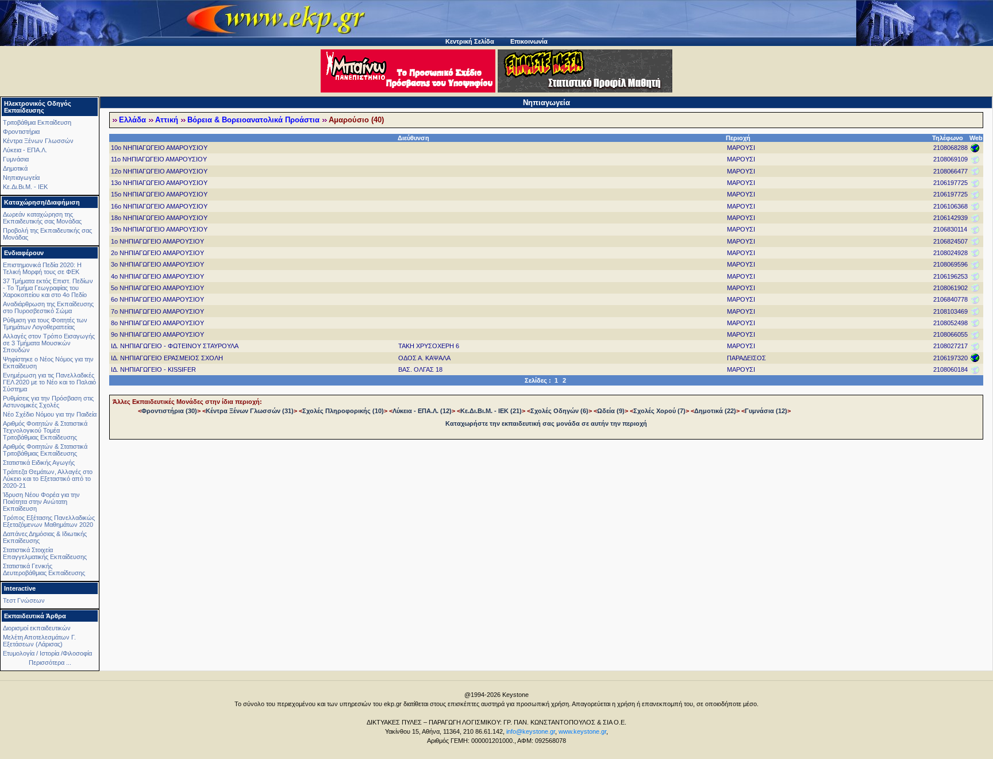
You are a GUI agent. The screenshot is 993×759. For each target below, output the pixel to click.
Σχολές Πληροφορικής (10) (343, 410)
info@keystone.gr (530, 731)
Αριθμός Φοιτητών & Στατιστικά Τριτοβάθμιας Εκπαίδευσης (45, 450)
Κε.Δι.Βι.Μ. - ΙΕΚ (25, 186)
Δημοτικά (15, 168)
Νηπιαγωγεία (21, 177)
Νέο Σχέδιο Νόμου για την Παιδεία (50, 414)
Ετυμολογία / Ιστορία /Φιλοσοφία (47, 653)
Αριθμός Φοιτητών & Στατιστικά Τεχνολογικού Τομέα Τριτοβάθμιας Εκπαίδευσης (45, 430)
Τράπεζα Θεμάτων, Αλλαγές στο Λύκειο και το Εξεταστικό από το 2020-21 (48, 478)
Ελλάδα (132, 120)
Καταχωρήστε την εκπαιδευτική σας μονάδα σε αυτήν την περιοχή (546, 423)
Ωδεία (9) (611, 410)
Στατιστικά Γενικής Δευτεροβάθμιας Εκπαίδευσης (44, 569)
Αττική (166, 120)
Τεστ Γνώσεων (24, 600)
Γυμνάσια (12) (766, 410)
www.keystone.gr (582, 731)
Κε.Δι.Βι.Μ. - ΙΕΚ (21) (491, 410)
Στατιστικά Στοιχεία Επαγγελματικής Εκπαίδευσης (45, 553)
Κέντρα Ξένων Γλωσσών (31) (250, 410)
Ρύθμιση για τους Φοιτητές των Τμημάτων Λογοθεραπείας (45, 323)
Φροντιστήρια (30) (169, 410)
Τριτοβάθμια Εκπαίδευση (37, 122)
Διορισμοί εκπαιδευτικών (37, 628)
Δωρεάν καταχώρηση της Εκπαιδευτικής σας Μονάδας (42, 218)
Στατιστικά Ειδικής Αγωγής (39, 462)
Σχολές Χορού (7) (659, 410)
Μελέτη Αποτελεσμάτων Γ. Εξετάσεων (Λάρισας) (39, 641)
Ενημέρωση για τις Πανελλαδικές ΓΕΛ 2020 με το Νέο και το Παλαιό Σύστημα (49, 382)
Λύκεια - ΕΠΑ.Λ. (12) (422, 410)
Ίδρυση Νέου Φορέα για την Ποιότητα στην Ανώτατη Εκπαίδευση (41, 501)
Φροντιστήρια (21, 131)
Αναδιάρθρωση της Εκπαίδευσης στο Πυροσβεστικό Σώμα (48, 307)
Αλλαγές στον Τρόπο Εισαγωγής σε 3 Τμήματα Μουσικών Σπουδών (49, 343)
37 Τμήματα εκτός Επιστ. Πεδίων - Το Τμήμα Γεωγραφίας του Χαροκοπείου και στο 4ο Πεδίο (48, 288)
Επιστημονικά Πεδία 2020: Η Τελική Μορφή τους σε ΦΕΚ (42, 268)
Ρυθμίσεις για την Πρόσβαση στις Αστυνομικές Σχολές (48, 402)
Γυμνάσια (16, 159)
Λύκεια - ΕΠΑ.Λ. (25, 150)
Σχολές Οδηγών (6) (559, 410)
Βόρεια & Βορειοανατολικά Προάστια (253, 120)
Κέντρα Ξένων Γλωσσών (38, 140)
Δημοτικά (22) (715, 410)
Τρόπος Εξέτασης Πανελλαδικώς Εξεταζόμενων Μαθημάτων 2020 (49, 521)
